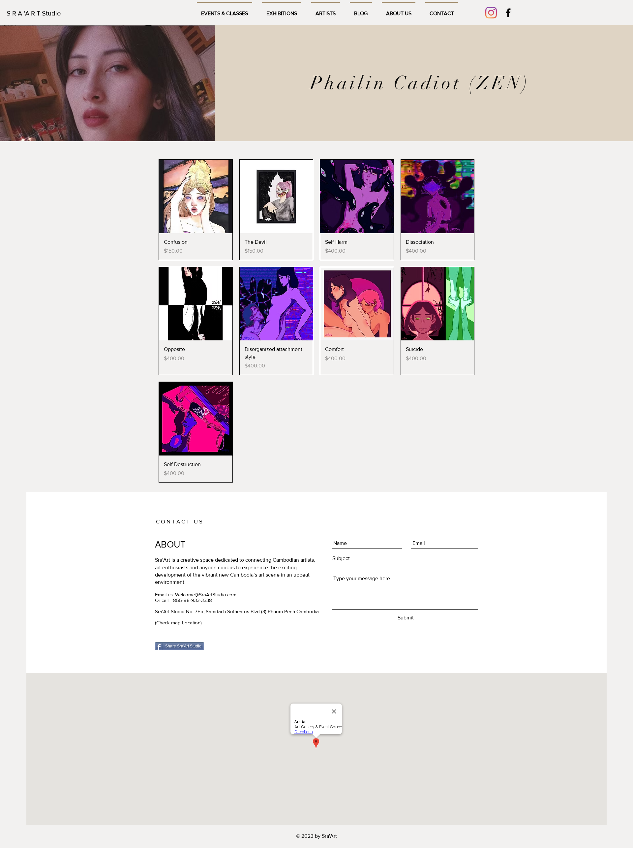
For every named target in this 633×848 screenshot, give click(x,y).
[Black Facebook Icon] (508, 12)
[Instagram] (491, 12)
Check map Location (178, 622)
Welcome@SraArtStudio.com (205, 594)
